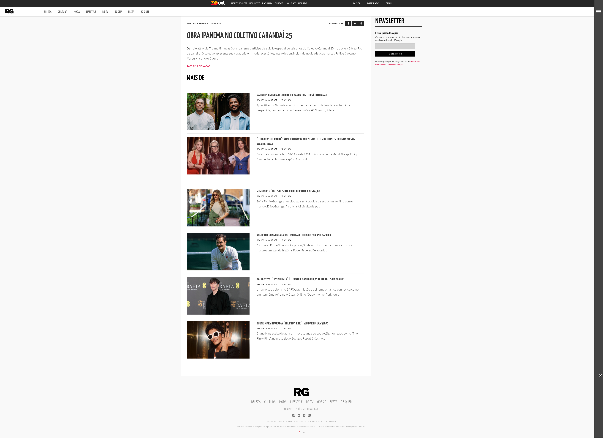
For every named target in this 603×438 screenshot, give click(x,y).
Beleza (48, 11)
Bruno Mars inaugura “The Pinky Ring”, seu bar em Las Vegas (292, 323)
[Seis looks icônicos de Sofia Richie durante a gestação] (218, 225)
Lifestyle (91, 11)
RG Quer (145, 11)
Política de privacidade (307, 409)
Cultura (62, 11)
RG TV (105, 11)
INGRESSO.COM (239, 3)
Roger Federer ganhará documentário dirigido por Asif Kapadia (294, 235)
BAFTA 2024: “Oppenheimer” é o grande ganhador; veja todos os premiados (300, 279)
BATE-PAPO (373, 3)
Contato (288, 409)
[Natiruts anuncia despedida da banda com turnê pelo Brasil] (218, 129)
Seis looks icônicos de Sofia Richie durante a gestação (288, 191)
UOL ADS (302, 3)
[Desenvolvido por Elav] (301, 433)
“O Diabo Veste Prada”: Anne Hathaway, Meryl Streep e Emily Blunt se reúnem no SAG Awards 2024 (306, 141)
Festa (131, 11)
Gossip (118, 11)
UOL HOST (254, 3)
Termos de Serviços (394, 64)
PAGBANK (267, 3)
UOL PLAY (291, 3)
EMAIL (389, 3)
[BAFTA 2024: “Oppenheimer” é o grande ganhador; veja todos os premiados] (218, 313)
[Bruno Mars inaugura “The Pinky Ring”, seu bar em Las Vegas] (218, 357)
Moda (77, 11)
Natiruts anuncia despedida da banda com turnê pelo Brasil (292, 95)
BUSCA (356, 3)
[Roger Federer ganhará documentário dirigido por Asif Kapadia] (218, 269)
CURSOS (279, 3)
